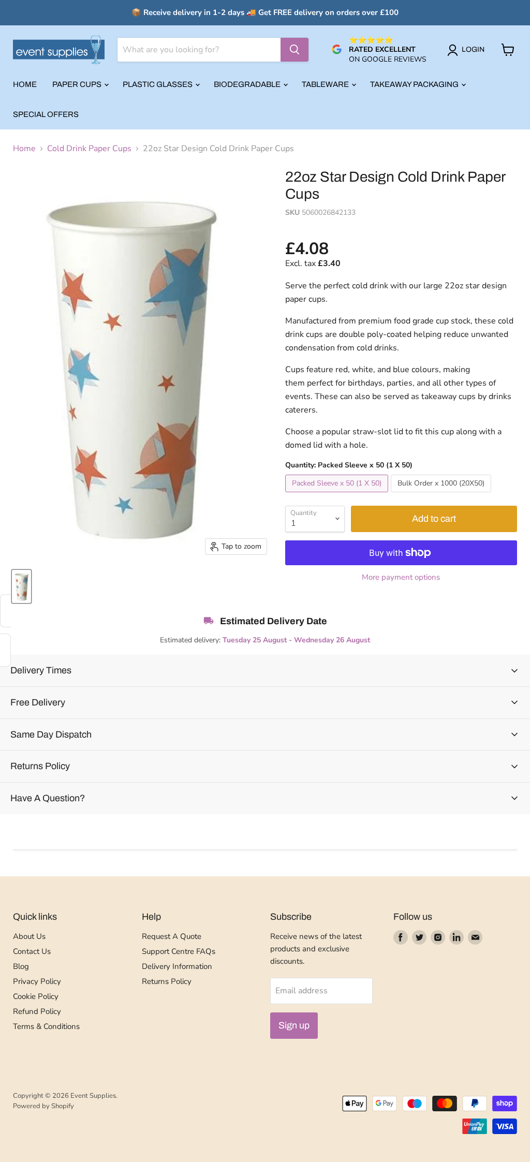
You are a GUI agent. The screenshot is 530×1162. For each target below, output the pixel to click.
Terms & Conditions (46, 1026)
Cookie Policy (35, 996)
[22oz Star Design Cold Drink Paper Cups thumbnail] (21, 586)
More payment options (401, 577)
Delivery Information (177, 966)
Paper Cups (77, 84)
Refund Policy (37, 1011)
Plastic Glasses (158, 84)
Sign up (294, 1025)
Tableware (326, 84)
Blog (21, 966)
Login (473, 49)
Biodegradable (248, 84)
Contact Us (32, 951)
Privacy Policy (37, 981)
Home (25, 84)
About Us (29, 936)
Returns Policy (167, 981)
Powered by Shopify (43, 1106)
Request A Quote (171, 936)
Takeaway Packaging (415, 84)
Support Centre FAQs (178, 951)
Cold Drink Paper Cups (89, 148)
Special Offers (46, 114)
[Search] (294, 50)
